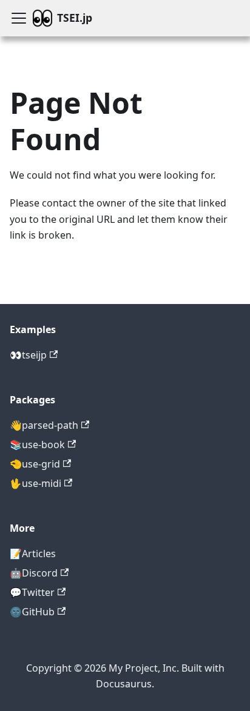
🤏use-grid (35, 464)
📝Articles (33, 553)
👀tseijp (28, 355)
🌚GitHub (32, 611)
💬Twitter (32, 592)
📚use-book (37, 444)
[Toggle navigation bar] (19, 18)
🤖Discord (34, 573)
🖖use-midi (35, 483)
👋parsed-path (44, 425)
